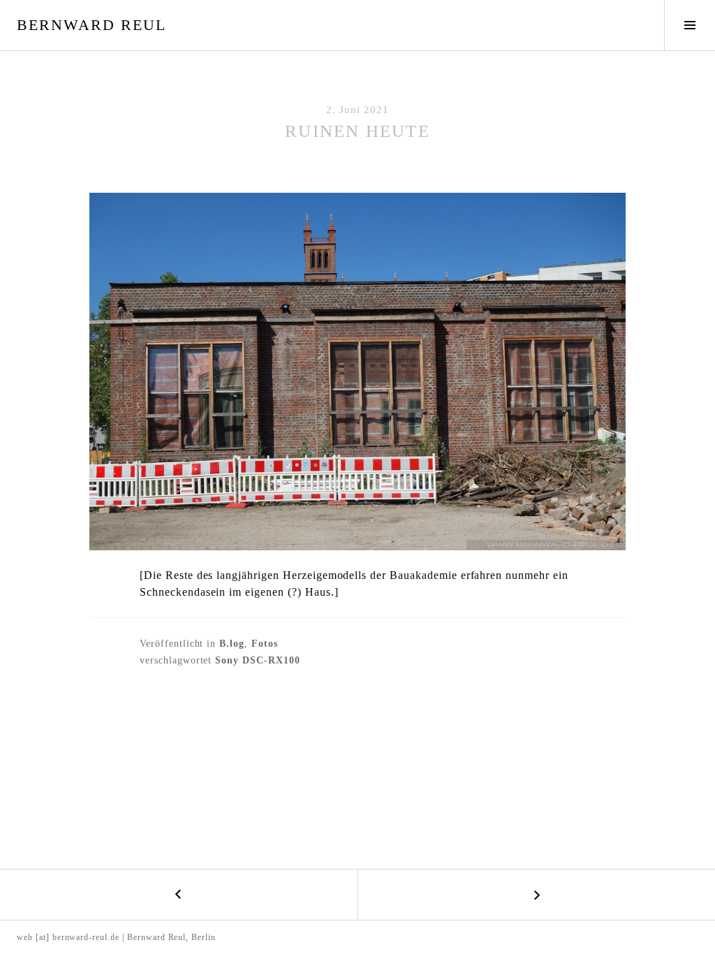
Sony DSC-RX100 (257, 660)
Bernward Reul (91, 25)
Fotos (264, 643)
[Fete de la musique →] (536, 894)
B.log (231, 643)
